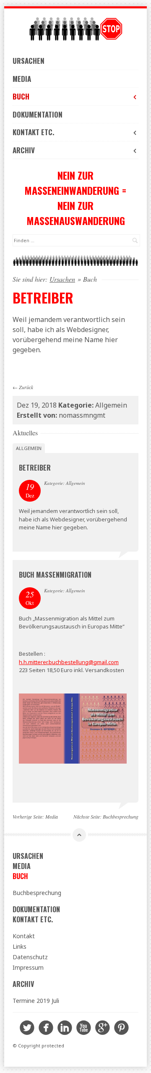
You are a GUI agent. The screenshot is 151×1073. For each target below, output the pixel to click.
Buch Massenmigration (55, 575)
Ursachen (28, 60)
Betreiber (35, 468)
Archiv (24, 150)
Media (22, 78)
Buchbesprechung (120, 816)
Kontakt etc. (33, 132)
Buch (21, 96)
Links (19, 946)
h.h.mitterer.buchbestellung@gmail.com (69, 662)
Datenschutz (30, 957)
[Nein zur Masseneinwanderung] (75, 29)
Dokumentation (37, 114)
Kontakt (24, 936)
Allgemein (29, 448)
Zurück (26, 387)
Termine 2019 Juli (36, 1001)
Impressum (28, 967)
